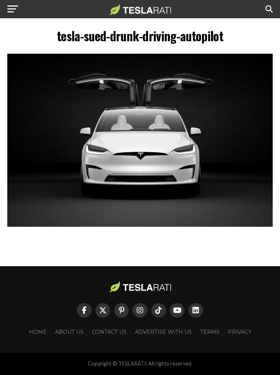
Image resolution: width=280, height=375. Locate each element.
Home (38, 332)
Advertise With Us (163, 332)
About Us (69, 332)
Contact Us (109, 332)
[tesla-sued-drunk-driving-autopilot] (140, 224)
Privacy (240, 332)
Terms (209, 332)
